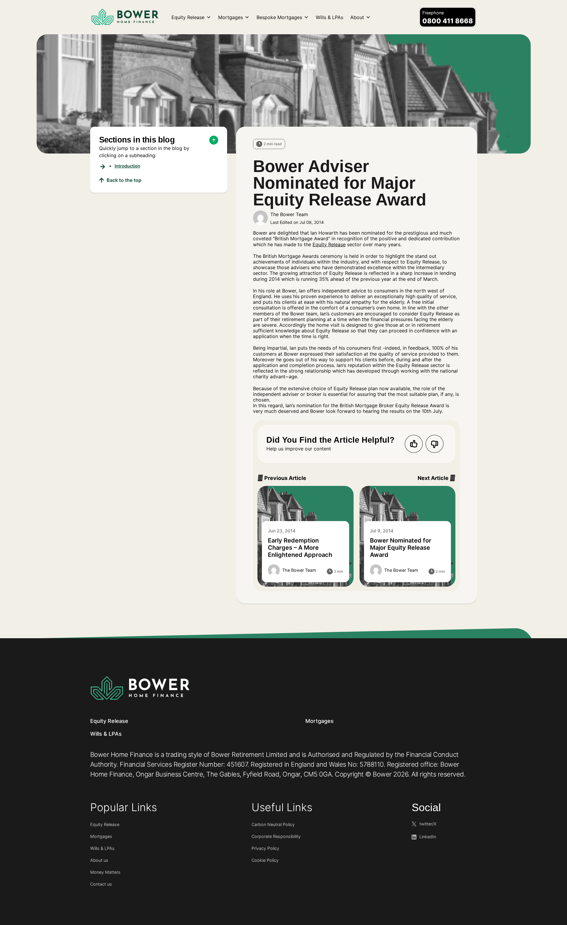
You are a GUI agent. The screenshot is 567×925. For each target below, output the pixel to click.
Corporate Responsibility (276, 836)
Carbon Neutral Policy (273, 824)
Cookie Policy (265, 860)
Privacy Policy (265, 848)
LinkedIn (427, 836)
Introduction (127, 165)
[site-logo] (140, 688)
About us (99, 860)
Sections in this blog (137, 139)
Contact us (101, 884)
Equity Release (187, 17)
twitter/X (427, 823)
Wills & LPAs (329, 17)
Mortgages (230, 17)
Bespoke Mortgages (279, 17)
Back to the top (124, 180)
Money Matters (105, 872)
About (357, 17)
